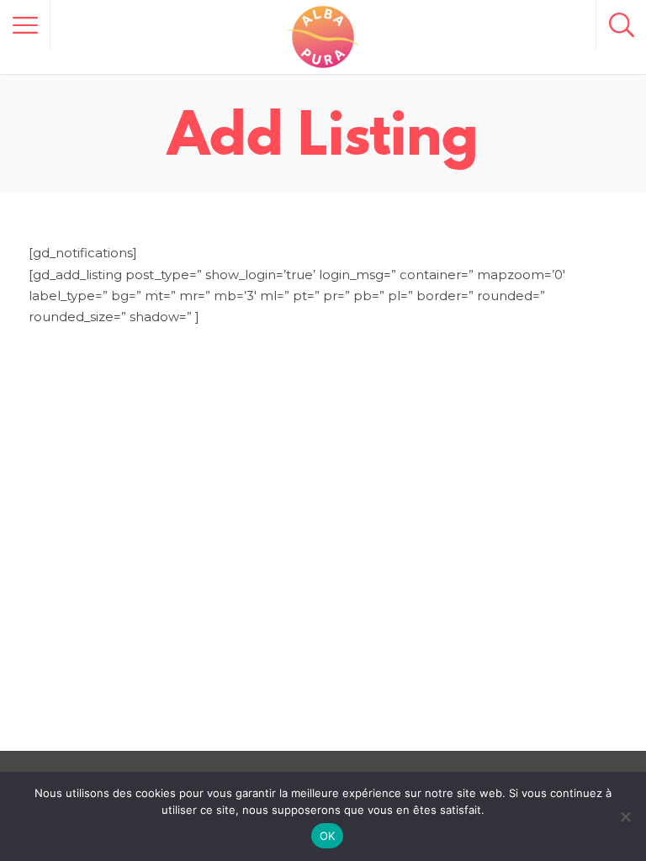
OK (328, 836)
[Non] (625, 816)
